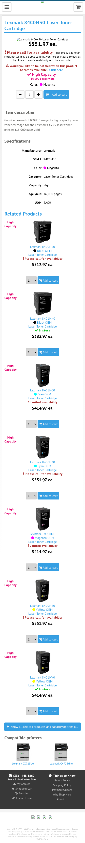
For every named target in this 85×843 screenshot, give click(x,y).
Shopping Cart (23, 788)
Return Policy (62, 780)
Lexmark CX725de (23, 763)
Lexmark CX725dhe (61, 763)
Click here (56, 70)
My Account (23, 784)
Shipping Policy (62, 785)
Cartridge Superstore (37, 829)
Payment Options (62, 790)
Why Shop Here (62, 794)
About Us (62, 799)
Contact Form (24, 798)
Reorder (24, 793)
